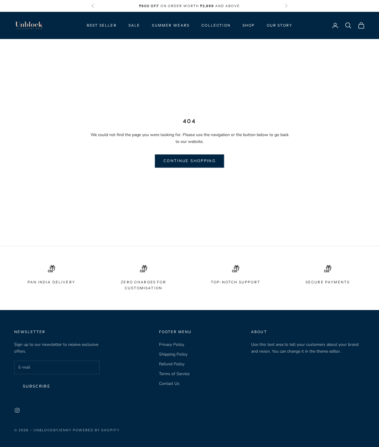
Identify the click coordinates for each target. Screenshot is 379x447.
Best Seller (102, 25)
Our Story (279, 25)
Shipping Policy (173, 354)
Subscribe (36, 386)
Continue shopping (189, 161)
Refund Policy (171, 364)
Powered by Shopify (96, 430)
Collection (216, 25)
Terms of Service (174, 374)
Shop (249, 25)
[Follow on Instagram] (17, 410)
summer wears (171, 25)
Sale (134, 25)
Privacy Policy (171, 344)
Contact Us (169, 383)
